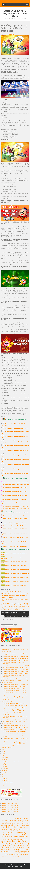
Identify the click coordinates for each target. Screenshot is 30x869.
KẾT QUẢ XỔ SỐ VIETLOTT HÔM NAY (12, 761)
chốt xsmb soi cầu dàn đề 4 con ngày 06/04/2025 (15, 667)
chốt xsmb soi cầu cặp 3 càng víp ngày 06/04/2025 (16, 665)
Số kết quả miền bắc (8, 782)
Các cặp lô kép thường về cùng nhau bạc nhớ (16, 616)
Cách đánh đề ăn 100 (18, 823)
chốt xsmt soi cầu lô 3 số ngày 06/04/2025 (13, 711)
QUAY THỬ (4, 778)
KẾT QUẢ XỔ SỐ (6, 757)
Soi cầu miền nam (6, 723)
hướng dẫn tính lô (5, 606)
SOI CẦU (4, 772)
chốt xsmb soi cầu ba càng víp (10, 811)
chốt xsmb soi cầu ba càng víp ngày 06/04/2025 (15, 658)
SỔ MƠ (3, 776)
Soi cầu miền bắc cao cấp (8, 682)
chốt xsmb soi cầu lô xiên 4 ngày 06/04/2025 (14, 692)
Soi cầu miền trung (7, 701)
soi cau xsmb (5, 841)
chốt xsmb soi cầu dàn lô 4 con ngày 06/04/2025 (15, 680)
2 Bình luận (11, 34)
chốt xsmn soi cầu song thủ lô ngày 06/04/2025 (15, 742)
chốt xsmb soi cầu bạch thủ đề (10, 807)
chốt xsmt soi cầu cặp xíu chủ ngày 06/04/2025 (15, 705)
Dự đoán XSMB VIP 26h (21, 827)
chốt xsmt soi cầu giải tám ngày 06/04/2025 (14, 709)
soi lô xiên (10, 854)
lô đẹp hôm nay (20, 838)
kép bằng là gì (14, 606)
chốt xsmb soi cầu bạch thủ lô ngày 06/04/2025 (15, 660)
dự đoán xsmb (8, 605)
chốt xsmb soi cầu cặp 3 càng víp (10, 803)
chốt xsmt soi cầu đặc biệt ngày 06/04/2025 (14, 707)
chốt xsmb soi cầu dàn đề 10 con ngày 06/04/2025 (16, 673)
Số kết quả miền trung (8, 784)
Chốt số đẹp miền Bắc (6, 820)
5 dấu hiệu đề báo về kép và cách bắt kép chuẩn (15, 593)
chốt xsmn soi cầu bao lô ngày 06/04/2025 (14, 725)
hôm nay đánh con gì (13, 834)
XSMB (3, 751)
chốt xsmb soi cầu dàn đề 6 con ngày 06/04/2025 (15, 669)
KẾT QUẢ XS (5, 749)
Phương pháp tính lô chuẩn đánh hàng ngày (11, 839)
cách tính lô (20, 603)
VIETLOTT (4, 759)
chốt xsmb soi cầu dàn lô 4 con (10, 805)
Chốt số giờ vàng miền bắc (7, 818)
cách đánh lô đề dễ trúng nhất (16, 822)
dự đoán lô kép (13, 825)
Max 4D (5, 766)
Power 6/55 (6, 768)
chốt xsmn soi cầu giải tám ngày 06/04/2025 (14, 731)
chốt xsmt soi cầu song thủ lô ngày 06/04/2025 (15, 719)
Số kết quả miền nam (8, 786)
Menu (4, 4)
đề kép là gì (16, 605)
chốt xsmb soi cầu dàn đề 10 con (10, 809)
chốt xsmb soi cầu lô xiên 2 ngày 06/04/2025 (14, 688)
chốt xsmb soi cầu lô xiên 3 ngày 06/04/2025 (14, 690)
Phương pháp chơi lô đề (7, 603)
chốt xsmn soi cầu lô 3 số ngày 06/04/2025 (14, 733)
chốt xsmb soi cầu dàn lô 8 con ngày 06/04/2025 (15, 686)
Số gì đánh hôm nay (7, 747)
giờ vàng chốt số (23, 605)
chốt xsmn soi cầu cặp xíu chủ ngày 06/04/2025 (15, 727)
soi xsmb (14, 854)
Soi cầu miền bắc (6, 651)
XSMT (3, 755)
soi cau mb (24, 839)
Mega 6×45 (6, 763)
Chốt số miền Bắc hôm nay (21, 818)
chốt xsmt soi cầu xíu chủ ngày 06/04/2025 (14, 721)
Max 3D (5, 765)
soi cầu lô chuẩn (13, 851)
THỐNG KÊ (5, 770)
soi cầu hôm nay (14, 609)
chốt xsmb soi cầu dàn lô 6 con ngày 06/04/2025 (15, 684)
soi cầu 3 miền (17, 841)
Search (15, 625)
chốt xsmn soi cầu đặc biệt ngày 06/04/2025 (14, 729)
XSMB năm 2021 (20, 854)
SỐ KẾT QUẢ (5, 780)
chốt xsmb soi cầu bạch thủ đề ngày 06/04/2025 (15, 656)
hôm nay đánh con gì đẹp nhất (13, 835)
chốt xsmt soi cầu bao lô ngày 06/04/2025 (13, 703)
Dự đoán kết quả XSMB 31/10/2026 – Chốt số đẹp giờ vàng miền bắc (14, 613)
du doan (4, 825)
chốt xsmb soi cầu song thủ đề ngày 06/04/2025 (15, 694)
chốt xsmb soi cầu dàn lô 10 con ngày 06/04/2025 (15, 678)
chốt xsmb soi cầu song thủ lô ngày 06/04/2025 (15, 696)
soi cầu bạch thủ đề (22, 608)
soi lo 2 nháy (4, 854)
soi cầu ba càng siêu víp (10, 608)
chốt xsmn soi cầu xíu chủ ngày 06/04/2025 (14, 744)
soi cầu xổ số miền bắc (22, 852)
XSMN (3, 753)
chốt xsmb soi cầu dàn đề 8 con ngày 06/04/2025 (15, 671)
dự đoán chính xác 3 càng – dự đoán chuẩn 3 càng (15, 13)
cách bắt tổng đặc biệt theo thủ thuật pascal (14, 591)
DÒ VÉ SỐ (4, 774)
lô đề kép (21, 606)
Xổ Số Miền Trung (15, 856)
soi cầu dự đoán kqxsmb (9, 847)
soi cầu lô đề (22, 851)
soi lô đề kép (22, 609)
